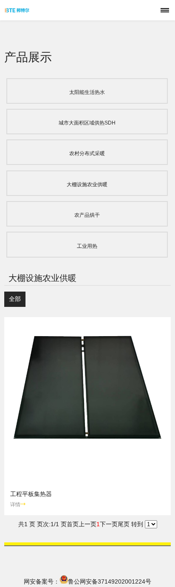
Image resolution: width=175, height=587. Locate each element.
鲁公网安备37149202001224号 (109, 581)
